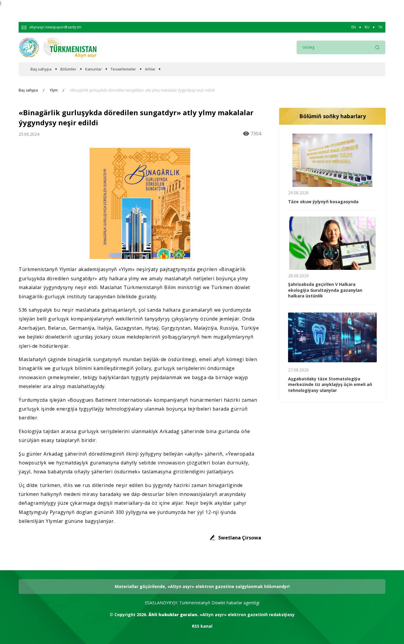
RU (367, 27)
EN (353, 27)
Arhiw (150, 69)
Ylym (54, 90)
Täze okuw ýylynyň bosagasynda (323, 201)
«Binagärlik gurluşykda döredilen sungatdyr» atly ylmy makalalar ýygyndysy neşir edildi (142, 90)
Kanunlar (93, 69)
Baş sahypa (40, 69)
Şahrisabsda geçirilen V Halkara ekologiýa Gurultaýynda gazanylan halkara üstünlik (325, 290)
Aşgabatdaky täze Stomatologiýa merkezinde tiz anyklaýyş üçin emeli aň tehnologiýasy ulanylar (330, 384)
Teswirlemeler (123, 69)
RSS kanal (202, 626)
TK (380, 27)
